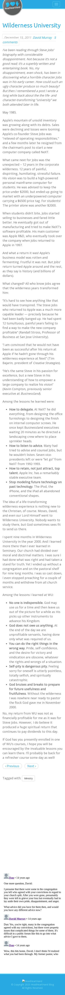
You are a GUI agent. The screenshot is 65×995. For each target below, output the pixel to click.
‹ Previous (12, 766)
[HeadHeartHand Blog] (12, 2)
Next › (31, 766)
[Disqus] (32, 827)
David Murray (42, 37)
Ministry (28, 778)
